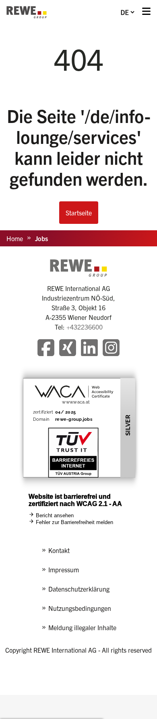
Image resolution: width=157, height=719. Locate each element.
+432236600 (84, 327)
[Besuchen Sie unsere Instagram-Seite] (111, 348)
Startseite (79, 213)
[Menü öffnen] (146, 12)
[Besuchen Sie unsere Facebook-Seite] (45, 348)
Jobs (41, 238)
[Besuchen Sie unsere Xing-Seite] (67, 348)
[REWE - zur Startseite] (26, 12)
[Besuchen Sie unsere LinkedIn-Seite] (89, 348)
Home (14, 238)
